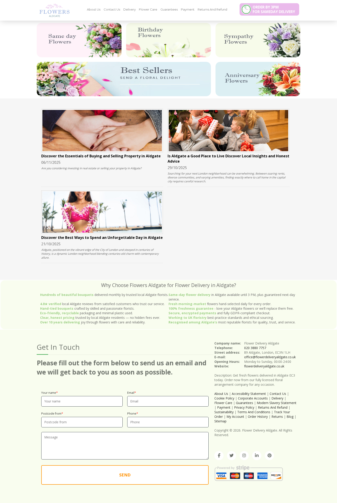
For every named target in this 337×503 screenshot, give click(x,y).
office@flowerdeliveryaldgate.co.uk (270, 357)
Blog (290, 416)
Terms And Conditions (253, 412)
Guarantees (169, 9)
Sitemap (220, 421)
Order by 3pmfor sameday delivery (274, 9)
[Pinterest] (269, 455)
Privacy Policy (244, 407)
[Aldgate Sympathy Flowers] (257, 40)
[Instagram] (244, 455)
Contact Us (112, 9)
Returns (277, 416)
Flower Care (148, 9)
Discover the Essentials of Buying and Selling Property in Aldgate (101, 156)
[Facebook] (219, 455)
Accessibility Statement (249, 393)
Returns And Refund (212, 9)
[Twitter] (231, 455)
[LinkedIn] (256, 455)
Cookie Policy (224, 398)
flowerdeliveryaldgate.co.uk (264, 366)
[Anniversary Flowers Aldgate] (257, 79)
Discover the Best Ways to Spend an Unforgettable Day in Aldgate (102, 237)
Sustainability (224, 412)
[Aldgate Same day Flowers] (79, 40)
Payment (187, 9)
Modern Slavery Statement (276, 403)
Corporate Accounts (253, 398)
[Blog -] (52, 10)
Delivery (129, 9)
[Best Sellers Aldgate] (124, 79)
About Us (93, 9)
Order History (258, 416)
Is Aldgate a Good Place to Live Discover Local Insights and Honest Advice (228, 158)
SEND (125, 475)
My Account (235, 416)
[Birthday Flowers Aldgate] (168, 40)
